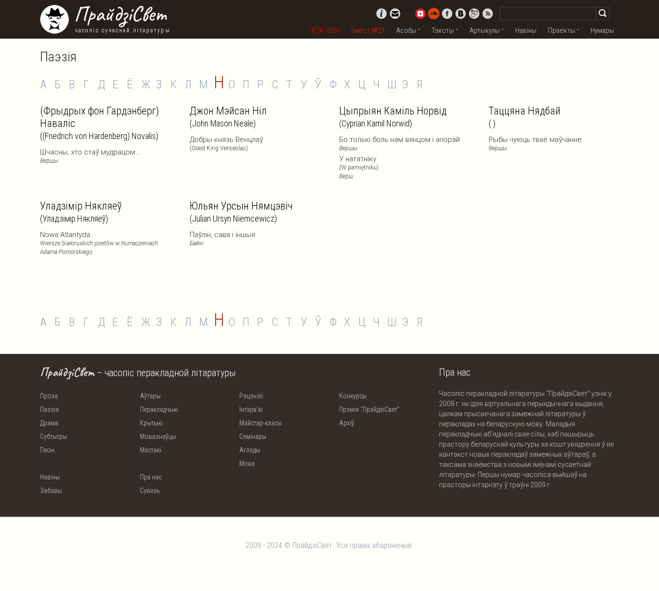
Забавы (51, 490)
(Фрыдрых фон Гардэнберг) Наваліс (99, 123)
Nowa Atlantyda (99, 242)
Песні (47, 450)
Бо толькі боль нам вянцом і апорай (399, 143)
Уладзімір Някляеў (81, 212)
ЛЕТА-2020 (324, 30)
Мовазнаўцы (158, 436)
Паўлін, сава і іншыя (222, 238)
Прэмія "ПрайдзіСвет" (369, 409)
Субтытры (53, 436)
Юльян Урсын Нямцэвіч (241, 212)
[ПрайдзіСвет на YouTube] (420, 13)
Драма (49, 423)
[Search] (602, 13)
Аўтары (150, 396)
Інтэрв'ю (251, 409)
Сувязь (150, 490)
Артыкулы (484, 30)
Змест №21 (367, 30)
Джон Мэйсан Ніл (228, 116)
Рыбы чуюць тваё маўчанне (535, 143)
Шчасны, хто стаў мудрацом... (90, 156)
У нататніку (359, 167)
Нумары (602, 30)
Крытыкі (151, 423)
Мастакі (150, 450)
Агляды (249, 450)
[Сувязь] (395, 13)
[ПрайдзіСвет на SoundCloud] (433, 13)
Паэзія (49, 409)
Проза (49, 396)
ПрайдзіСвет (120, 14)
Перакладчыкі (159, 409)
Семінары (252, 436)
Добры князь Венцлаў (226, 143)
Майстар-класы (260, 423)
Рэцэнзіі (251, 396)
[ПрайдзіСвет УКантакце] (461, 13)
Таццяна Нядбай (525, 116)
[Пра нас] (381, 13)
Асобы (406, 30)
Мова (247, 463)
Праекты (561, 30)
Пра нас (151, 477)
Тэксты (443, 30)
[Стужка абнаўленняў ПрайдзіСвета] (488, 13)
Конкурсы (353, 396)
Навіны (525, 30)
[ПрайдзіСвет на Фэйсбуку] (447, 13)
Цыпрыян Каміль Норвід (393, 116)
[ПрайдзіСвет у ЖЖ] (474, 13)
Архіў (346, 423)
